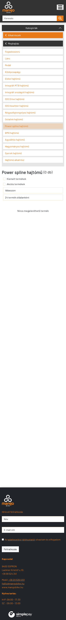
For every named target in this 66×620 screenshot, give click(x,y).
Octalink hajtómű (14, 119)
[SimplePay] (20, 614)
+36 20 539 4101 (16, 579)
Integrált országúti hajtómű (19, 92)
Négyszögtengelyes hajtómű (20, 112)
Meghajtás (13, 43)
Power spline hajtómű (16, 126)
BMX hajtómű (12, 132)
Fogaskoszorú (12, 51)
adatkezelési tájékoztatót (21, 539)
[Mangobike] (60, 7)
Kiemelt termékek (16, 178)
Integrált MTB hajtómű (17, 85)
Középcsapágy (12, 71)
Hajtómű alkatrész (14, 159)
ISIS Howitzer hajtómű (16, 105)
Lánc (7, 58)
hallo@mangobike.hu (13, 583)
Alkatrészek (14, 35)
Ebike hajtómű (12, 78)
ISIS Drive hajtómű (14, 99)
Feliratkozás (10, 549)
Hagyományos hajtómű (17, 146)
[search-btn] (60, 18)
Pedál (8, 65)
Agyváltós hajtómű (15, 139)
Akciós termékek (16, 184)
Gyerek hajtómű (13, 153)
